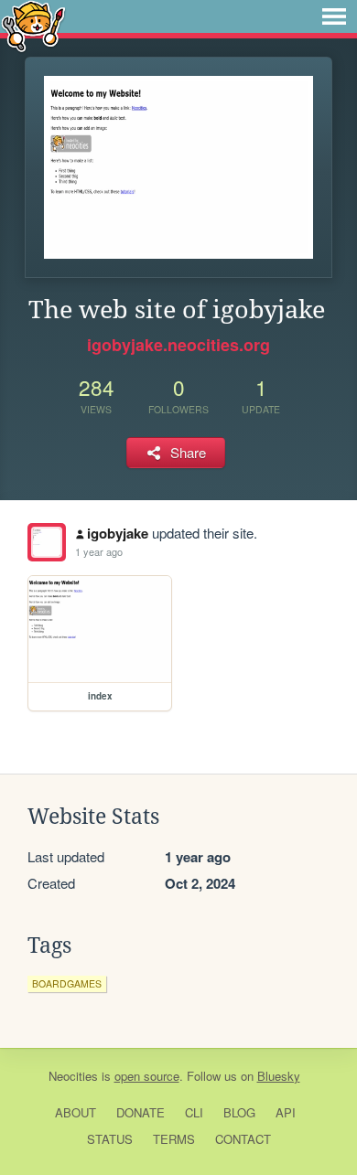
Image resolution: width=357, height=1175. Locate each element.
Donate (140, 1112)
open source (146, 1075)
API (286, 1112)
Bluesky (278, 1075)
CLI (194, 1112)
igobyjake (117, 533)
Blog (239, 1112)
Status (110, 1139)
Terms (174, 1139)
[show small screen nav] (334, 16)
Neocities (73, 1075)
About (75, 1112)
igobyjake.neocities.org (178, 345)
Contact (243, 1139)
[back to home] (33, 25)
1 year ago (99, 551)
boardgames (67, 983)
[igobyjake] (46, 542)
